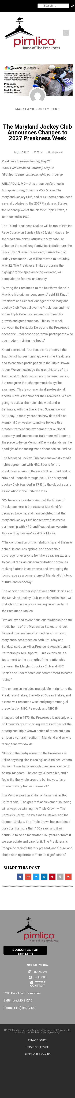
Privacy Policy (37, 1040)
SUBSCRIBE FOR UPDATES (25, 951)
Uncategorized (55, 152)
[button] (66, 33)
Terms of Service (37, 1047)
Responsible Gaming (37, 1054)
